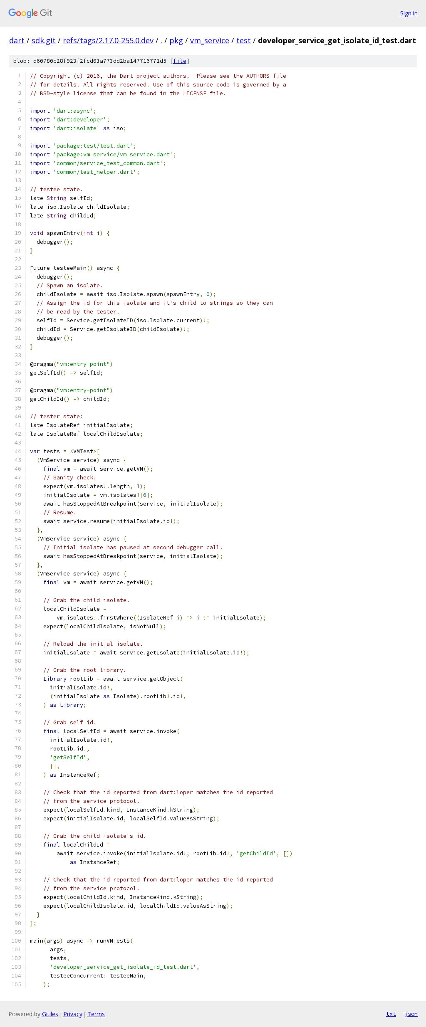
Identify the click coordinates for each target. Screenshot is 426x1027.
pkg (176, 40)
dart (17, 40)
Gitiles (50, 1014)
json (411, 1013)
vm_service (209, 40)
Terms (96, 1014)
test (243, 40)
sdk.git (44, 40)
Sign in (409, 13)
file (179, 60)
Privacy (72, 1014)
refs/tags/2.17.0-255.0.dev (108, 40)
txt (391, 1013)
